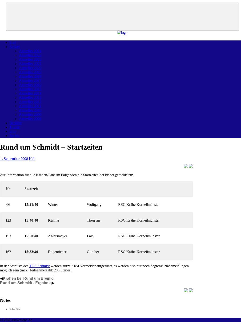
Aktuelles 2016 (30, 85)
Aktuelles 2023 (30, 55)
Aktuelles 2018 (30, 76)
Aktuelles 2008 (30, 119)
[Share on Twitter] (191, 166)
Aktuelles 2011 (30, 106)
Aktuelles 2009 (30, 114)
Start (12, 42)
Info (12, 131)
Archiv (14, 136)
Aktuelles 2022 (30, 59)
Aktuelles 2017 (30, 81)
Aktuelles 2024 (30, 51)
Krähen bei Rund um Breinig (28, 278)
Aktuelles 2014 (30, 93)
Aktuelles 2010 (30, 110)
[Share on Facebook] (186, 166)
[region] (122, 16)
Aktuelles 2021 (30, 64)
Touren (14, 127)
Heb (32, 159)
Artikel (14, 47)
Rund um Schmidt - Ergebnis (26, 283)
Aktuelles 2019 (30, 72)
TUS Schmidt (39, 266)
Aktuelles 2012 (30, 102)
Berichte (15, 123)
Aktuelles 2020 (30, 68)
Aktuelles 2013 (30, 97)
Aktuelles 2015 (30, 89)
